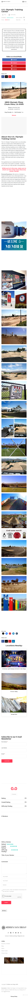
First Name (4, 741)
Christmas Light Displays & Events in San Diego (14, 668)
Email (3, 754)
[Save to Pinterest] (9, 76)
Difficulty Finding (4, 850)
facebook (15, 59)
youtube (15, 65)
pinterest (15, 69)
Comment (4, 861)
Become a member (5, 943)
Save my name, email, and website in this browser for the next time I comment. (14, 890)
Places (2, 948)
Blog (2, 946)
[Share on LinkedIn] (13, 76)
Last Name (4, 747)
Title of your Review (7, 855)
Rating (3, 844)
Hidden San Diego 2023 (12, 984)
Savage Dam (14, 714)
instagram (15, 62)
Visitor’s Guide (4, 950)
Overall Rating (3, 847)
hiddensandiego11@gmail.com (16, 936)
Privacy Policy (4, 953)
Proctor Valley (14, 691)
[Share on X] (6, 76)
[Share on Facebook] (2, 76)
